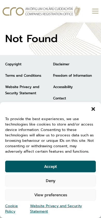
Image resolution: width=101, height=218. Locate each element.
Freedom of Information (72, 75)
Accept (50, 166)
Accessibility (63, 86)
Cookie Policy (11, 208)
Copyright (13, 64)
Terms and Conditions (23, 75)
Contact (59, 98)
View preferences (50, 195)
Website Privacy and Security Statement (56, 208)
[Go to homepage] (41, 11)
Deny (50, 181)
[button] (93, 108)
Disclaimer (61, 64)
